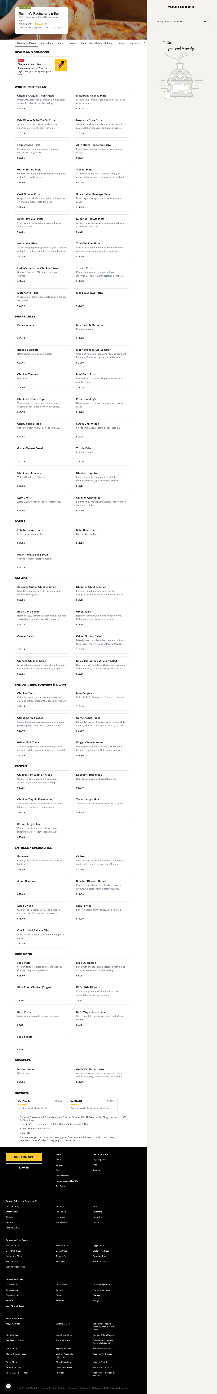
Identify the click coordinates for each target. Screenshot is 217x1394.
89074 (53, 1124)
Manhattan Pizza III (102, 1348)
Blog (58, 1170)
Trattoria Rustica (64, 1340)
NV (30, 1124)
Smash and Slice (64, 1335)
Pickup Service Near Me (67, 1181)
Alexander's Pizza (64, 1367)
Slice (22, 1124)
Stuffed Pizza (62, 1261)
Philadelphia (62, 1211)
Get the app (24, 1157)
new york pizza (37, 1137)
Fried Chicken (12, 1295)
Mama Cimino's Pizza (16, 1354)
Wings (96, 1300)
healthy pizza (27, 1140)
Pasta (58, 1295)
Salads (72, 42)
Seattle (9, 1222)
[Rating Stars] (39, 24)
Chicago (10, 1217)
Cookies (59, 1290)
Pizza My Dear (12, 1335)
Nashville (97, 1217)
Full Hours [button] (57, 27)
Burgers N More (63, 1323)
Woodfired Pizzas (26, 42)
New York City (12, 1206)
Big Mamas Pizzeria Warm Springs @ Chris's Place (104, 1326)
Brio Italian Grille (14, 1367)
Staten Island (12, 1211)
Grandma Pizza (100, 1256)
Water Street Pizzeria (102, 1367)
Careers (59, 1165)
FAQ (95, 1165)
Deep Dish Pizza (13, 1251)
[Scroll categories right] (142, 43)
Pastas (121, 42)
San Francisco (62, 1222)
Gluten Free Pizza (101, 1251)
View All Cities (12, 1227)
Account (97, 1170)
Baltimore (97, 1211)
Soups (60, 42)
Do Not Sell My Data (28, 1388)
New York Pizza (13, 1245)
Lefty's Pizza (11, 1348)
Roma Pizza (11, 1362)
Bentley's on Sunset (15, 1340)
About (58, 1159)
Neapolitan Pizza (14, 1256)
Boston (96, 1222)
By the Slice (61, 1251)
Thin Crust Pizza (13, 1261)
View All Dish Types (15, 1306)
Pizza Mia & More (64, 1362)
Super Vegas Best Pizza (17, 1372)
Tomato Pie (61, 1256)
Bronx (95, 1206)
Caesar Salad (12, 1284)
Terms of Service (48, 1388)
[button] (42, 67)
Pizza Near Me (62, 1175)
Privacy (61, 1388)
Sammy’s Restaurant (39, 1128)
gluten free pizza (69, 1137)
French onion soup (101, 1290)
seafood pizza (42, 1140)
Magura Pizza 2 (100, 1362)
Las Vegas (60, 1217)
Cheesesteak (12, 1290)
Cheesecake (61, 1284)
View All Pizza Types (15, 1266)
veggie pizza (57, 1140)
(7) (46, 24)
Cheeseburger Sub (101, 1284)
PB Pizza (60, 1372)
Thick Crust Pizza (101, 1261)
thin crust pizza (106, 1137)
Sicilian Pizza (62, 1245)
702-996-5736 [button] (25, 24)
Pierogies (97, 1295)
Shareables (46, 42)
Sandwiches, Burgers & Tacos (97, 42)
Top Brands (61, 1186)
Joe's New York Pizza (102, 1354)
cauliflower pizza (88, 1137)
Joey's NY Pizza (13, 1323)
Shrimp (9, 1300)
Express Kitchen (63, 1348)
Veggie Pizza (98, 1245)
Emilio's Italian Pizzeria (104, 1335)
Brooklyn (60, 1206)
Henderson (40, 1124)
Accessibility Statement (79, 1388)
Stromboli (60, 1300)
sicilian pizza (52, 1137)
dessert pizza (72, 1140)
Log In (24, 1167)
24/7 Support (99, 1159)
